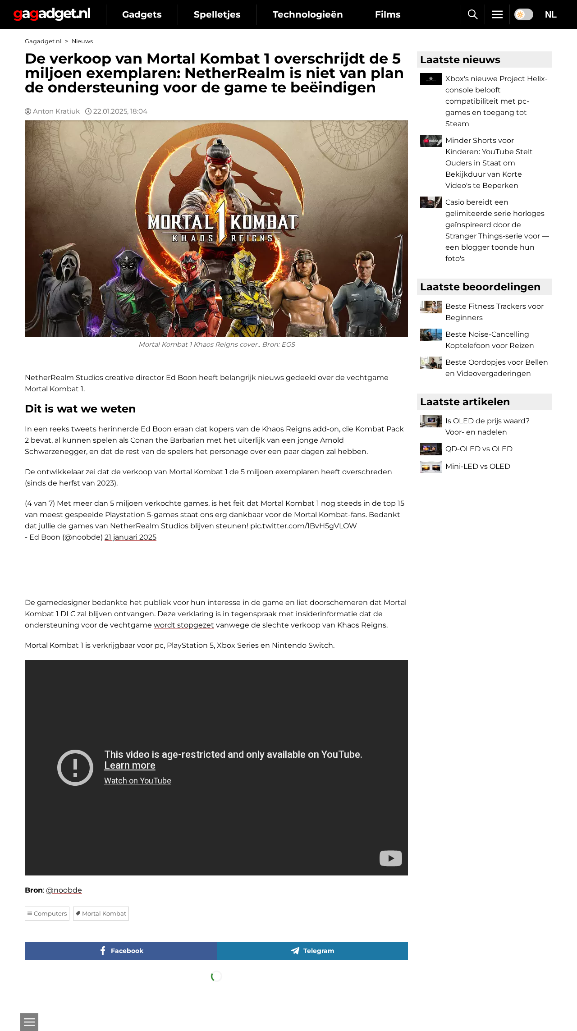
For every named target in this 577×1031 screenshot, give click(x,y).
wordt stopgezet (184, 625)
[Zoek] (473, 14)
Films (388, 14)
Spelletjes (217, 14)
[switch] (523, 14)
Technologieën (308, 14)
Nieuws (82, 41)
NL (551, 14)
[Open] (29, 1022)
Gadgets (142, 14)
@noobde (64, 890)
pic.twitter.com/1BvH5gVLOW (303, 526)
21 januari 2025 (130, 537)
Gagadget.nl (43, 41)
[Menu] (497, 14)
